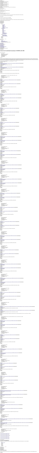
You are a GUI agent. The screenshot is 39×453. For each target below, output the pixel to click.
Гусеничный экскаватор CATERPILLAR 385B (4, 438)
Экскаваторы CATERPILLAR (4, 41)
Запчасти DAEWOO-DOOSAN (3, 46)
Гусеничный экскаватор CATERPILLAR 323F (4, 436)
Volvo (3, 30)
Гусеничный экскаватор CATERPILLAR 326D (4, 437)
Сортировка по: (1, 61)
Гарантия (3, 26)
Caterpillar (3, 32)
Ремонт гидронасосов (5, 35)
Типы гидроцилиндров (5, 33)
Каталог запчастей (3, 442)
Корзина (2, 445)
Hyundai (3, 31)
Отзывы (3, 25)
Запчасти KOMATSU (2, 45)
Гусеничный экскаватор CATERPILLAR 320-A (4, 433)
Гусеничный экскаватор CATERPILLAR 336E (4, 434)
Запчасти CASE (1, 43)
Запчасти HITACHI (2, 44)
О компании (4, 24)
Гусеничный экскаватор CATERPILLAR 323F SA (5, 435)
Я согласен (1, 452)
